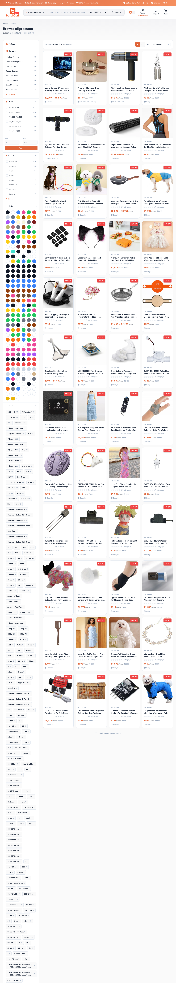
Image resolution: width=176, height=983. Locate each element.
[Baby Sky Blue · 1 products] (34, 261)
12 (27, 769)
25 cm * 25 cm (13, 910)
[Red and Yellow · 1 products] (34, 359)
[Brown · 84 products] (24, 217)
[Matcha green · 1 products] (24, 330)
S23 (17, 553)
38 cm (21, 948)
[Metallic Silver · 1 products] (34, 330)
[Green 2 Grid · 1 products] (18, 315)
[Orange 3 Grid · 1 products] (18, 340)
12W (31, 796)
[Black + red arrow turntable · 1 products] (18, 266)
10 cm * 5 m (12, 753)
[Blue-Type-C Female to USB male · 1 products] (29, 286)
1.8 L (26, 742)
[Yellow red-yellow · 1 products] (8, 398)
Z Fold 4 (11, 574)
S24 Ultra (12, 488)
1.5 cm (21, 737)
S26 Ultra (22, 477)
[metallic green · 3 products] (24, 232)
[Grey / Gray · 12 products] (29, 222)
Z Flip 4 (11, 629)
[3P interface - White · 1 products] (29, 256)
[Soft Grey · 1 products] (18, 374)
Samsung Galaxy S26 (17, 537)
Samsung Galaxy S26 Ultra (19, 542)
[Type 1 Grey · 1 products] (24, 379)
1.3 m (10, 737)
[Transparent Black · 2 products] (34, 242)
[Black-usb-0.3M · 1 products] (34, 276)
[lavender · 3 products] (13, 232)
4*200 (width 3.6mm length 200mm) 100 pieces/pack (22, 973)
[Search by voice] (91, 12)
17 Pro (10, 824)
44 (20, 558)
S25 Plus (25, 499)
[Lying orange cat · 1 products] (18, 330)
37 (17, 666)
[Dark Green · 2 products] (18, 237)
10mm (10, 769)
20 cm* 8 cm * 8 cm (16, 883)
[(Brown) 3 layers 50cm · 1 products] (29, 247)
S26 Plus (12, 499)
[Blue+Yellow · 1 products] (13, 286)
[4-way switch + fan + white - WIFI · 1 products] (34, 256)
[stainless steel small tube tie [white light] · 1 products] (24, 374)
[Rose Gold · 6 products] (13, 227)
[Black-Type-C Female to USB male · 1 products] (24, 276)
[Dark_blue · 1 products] (8, 305)
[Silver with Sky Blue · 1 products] (8, 374)
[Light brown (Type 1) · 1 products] (29, 325)
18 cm (29, 650)
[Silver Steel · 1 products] (18, 369)
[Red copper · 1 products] (8, 364)
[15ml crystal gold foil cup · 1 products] (8, 251)
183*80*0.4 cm (14, 845)
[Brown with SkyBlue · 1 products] (24, 291)
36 (9, 666)
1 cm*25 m (12, 726)
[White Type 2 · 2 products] (13, 247)
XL (19, 472)
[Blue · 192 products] (18, 212)
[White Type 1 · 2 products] (8, 247)
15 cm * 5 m (29, 807)
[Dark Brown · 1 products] (8, 300)
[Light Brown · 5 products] (24, 227)
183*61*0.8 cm (14, 840)
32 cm (10, 585)
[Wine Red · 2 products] (18, 247)
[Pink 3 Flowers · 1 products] (8, 349)
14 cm (23, 802)
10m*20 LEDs (28, 764)
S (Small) (12, 412)
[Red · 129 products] (34, 212)
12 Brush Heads (14, 775)
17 (20, 818)
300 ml (10, 943)
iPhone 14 (12, 439)
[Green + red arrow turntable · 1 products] (13, 315)
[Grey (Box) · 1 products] (24, 320)
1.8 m (20, 645)
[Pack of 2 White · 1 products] (8, 345)
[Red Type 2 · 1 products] (29, 364)
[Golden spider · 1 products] (18, 310)
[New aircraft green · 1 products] (18, 335)
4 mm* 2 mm (13, 959)
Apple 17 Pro (26, 612)
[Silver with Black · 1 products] (29, 369)
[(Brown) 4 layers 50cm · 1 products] (34, 247)
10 (9, 748)
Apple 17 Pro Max (15, 618)
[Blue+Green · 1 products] (8, 286)
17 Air (29, 818)
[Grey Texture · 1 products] (8, 325)
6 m (29, 677)
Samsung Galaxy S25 (17, 520)
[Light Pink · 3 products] (18, 232)
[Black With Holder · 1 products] (34, 271)
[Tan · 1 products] (34, 374)
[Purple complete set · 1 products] (29, 354)
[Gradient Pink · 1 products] (34, 310)
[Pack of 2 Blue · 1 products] (24, 340)
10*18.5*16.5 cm (14, 759)
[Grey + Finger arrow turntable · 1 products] (34, 320)
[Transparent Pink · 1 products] (13, 379)
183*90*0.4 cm (14, 856)
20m (9, 656)
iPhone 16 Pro (14, 455)
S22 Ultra (12, 688)
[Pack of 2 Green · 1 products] (29, 340)
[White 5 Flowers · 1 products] (13, 394)
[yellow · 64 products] (29, 217)
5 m (30, 434)
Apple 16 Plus (13, 596)
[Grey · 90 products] (13, 217)
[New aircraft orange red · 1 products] (29, 335)
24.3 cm (30, 905)
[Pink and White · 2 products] (29, 242)
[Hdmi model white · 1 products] (24, 325)
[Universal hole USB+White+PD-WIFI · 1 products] (34, 384)
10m (9, 650)
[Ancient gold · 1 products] (13, 261)
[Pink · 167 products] (24, 212)
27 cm (10, 916)
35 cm (10, 948)
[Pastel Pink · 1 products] (29, 345)
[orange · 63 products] (34, 217)
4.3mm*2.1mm (14, 980)
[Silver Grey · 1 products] (13, 369)
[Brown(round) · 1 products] (34, 291)
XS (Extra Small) (15, 434)
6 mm (10, 683)
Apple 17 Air (23, 683)
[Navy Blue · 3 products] (29, 232)
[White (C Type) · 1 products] (29, 389)
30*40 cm (28, 937)
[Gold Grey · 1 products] (13, 310)
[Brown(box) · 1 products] (29, 291)
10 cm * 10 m (21, 748)
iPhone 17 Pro (14, 461)
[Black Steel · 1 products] (24, 271)
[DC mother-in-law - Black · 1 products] (13, 305)
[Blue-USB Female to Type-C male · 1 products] (34, 286)
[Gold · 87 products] (18, 217)
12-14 (27, 791)
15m (19, 650)
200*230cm (24, 889)
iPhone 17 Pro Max (16, 428)
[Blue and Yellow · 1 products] (18, 281)
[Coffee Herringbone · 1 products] (29, 296)
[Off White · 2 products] (24, 242)
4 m (25, 666)
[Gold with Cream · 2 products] (34, 237)
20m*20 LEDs (13, 894)
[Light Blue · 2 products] (13, 242)
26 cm (21, 580)
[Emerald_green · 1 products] (34, 305)
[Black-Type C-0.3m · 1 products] (13, 276)
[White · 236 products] (13, 212)
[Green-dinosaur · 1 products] (13, 320)
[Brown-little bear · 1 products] (8, 296)
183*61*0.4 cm (14, 829)
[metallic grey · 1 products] (29, 330)
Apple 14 (30, 585)
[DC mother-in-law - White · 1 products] (18, 305)
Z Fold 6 (28, 553)
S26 (24, 488)
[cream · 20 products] (18, 222)
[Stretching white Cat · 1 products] (29, 374)
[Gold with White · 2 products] (8, 242)
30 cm (21, 661)
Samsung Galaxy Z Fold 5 (18, 694)
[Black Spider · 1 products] (18, 271)
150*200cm (23, 813)
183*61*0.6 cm (14, 834)
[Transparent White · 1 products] (18, 379)
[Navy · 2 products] (18, 242)
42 (32, 547)
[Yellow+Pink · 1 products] (13, 398)
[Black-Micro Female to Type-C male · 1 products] (8, 276)
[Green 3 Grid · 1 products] (24, 315)
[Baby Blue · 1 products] (24, 261)
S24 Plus (11, 531)
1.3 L (26, 731)
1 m (24, 450)
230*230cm (29, 894)
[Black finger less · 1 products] (8, 271)
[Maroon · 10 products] (34, 222)
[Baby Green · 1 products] (29, 261)
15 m (22, 564)
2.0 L (10, 872)
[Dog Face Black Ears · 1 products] (29, 305)
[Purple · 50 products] (8, 222)
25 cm (31, 656)
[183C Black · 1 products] (29, 251)
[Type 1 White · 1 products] (29, 379)
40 (17, 547)
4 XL (26, 959)
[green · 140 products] (29, 212)
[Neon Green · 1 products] (13, 335)
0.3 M (31, 710)
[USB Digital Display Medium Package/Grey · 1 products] (13, 389)
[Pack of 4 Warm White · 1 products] (18, 345)
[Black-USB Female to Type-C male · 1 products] (29, 276)
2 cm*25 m (12, 867)
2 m (10, 493)
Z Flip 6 (11, 634)
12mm (21, 796)
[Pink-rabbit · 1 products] (13, 354)
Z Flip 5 (23, 629)
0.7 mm (11, 721)
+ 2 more (9, 199)
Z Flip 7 (23, 634)
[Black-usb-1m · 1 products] (8, 281)
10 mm (26, 753)
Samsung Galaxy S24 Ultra (19, 515)
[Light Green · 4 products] (29, 227)
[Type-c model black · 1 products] (13, 384)
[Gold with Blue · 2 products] (29, 237)
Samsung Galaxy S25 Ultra (19, 526)
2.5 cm (20, 872)
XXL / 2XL (19, 710)
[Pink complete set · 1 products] (29, 349)
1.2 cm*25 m (13, 731)
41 (24, 547)
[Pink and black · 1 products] (18, 349)
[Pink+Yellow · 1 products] (8, 354)
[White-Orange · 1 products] (34, 394)
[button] (132, 12)
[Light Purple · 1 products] (8, 330)
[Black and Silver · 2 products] (13, 237)
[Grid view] (137, 44)
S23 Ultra (23, 569)
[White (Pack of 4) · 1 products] (34, 389)
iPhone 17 (12, 450)
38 (20, 585)
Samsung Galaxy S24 (17, 509)
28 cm (10, 661)
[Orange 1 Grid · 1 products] (8, 340)
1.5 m (20, 493)
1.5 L (10, 645)
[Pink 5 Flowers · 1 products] (13, 349)
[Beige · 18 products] (24, 222)
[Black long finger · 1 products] (13, 271)
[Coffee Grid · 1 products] (24, 296)
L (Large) (12, 417)
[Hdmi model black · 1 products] (18, 325)
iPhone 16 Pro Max (16, 444)
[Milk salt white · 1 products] (8, 335)
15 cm (10, 580)
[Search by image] (104, 12)
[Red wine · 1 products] (34, 364)
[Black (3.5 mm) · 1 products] (8, 266)
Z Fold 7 (11, 564)
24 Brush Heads (14, 905)
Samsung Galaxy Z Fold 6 (18, 699)
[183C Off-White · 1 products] (34, 251)
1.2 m (23, 639)
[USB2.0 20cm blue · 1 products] (18, 389)
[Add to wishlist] (70, 79)
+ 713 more (10, 94)
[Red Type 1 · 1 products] (24, 364)
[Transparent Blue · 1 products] (8, 379)
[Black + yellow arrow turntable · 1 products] (29, 266)
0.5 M (10, 715)
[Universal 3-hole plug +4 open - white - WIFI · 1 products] (24, 384)
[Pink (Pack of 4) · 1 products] (34, 345)
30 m (31, 661)
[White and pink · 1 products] (18, 394)
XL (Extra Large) (15, 482)
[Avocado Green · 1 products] (18, 261)
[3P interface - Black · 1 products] (24, 256)
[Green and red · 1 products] (29, 315)
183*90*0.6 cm (14, 861)
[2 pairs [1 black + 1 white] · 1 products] (13, 256)
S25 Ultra (27, 466)
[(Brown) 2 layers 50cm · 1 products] (24, 247)
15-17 (10, 813)
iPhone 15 (20, 423)
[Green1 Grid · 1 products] (18, 320)
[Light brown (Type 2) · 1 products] (34, 325)
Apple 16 (24, 591)
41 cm (21, 672)
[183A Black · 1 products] (18, 251)
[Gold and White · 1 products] (8, 310)
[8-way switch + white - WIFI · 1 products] (8, 261)
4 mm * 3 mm (20, 954)
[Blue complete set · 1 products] (24, 281)
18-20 (31, 824)
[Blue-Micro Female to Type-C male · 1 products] (18, 286)
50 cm (10, 677)
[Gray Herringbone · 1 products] (8, 315)
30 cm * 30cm (13, 926)
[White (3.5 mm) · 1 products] (24, 389)
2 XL (24, 867)
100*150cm (12, 764)
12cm (10, 796)
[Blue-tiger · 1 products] (24, 286)
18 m (21, 824)
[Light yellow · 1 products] (13, 330)
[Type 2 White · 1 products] (8, 384)
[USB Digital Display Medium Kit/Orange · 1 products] (8, 389)
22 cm (10, 569)
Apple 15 (11, 591)
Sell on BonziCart (132, 3)
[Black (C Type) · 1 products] (13, 266)
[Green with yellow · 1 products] (8, 320)
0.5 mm (21, 715)
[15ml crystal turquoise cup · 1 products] (13, 251)
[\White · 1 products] (18, 398)
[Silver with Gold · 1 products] (34, 369)
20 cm (10, 558)
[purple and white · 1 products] (24, 354)
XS (9, 504)
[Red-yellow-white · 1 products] (8, 369)
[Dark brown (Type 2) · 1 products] (18, 300)
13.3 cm (11, 802)
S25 (10, 477)
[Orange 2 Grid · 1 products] (13, 340)
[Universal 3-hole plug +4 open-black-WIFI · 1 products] (29, 384)
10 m (31, 482)
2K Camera (23, 916)
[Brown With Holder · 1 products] (18, 291)
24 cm (20, 656)
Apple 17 (11, 612)
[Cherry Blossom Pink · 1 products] (13, 296)
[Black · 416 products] (8, 212)
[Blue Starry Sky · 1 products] (29, 281)
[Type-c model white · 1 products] (18, 384)
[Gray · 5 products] (18, 227)
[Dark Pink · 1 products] (29, 300)
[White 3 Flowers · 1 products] (8, 394)
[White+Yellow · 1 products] (29, 394)
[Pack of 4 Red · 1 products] (13, 345)
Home (5, 23)
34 (20, 943)
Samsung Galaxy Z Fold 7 (18, 704)
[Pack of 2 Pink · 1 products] (34, 340)
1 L (24, 726)
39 (9, 547)
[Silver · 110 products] (8, 217)
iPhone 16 (12, 466)
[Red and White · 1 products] (29, 359)
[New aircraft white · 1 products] (34, 335)
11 (20, 769)
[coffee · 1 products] (18, 296)
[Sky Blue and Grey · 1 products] (13, 374)
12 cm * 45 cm (13, 786)
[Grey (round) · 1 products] (29, 320)
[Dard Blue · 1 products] (34, 296)
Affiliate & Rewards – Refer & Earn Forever (25, 3)
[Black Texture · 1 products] (29, 271)
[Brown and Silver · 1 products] (8, 291)
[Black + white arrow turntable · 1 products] (24, 266)
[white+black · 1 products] (24, 394)
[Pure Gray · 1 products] (18, 354)
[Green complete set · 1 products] (34, 315)
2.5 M (26, 878)
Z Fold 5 (30, 558)
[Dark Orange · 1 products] (24, 300)
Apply (21, 148)
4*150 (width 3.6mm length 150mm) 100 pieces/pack (22, 965)
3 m (10, 472)
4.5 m (10, 672)
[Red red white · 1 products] (13, 364)
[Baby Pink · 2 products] (8, 237)
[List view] (142, 44)
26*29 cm (29, 910)
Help (146, 3)
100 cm (23, 574)
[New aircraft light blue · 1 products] (24, 335)
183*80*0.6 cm (14, 851)
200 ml (10, 889)
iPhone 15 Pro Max (16, 623)
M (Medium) (28, 412)
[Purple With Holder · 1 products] (34, 354)
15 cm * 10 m (13, 807)
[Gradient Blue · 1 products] (24, 310)
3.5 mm (27, 921)
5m (20, 677)
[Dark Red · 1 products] (34, 300)
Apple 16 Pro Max (15, 607)
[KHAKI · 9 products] (8, 227)
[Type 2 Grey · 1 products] (34, 379)
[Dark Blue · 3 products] (8, 232)
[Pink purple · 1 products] (34, 349)
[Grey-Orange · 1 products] (13, 325)
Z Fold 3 (11, 639)
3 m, (16, 921)
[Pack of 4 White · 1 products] (24, 345)
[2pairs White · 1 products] (18, 256)
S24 (28, 472)
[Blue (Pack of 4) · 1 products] (13, 281)
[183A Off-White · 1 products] (24, 251)
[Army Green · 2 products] (34, 232)
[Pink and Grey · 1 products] (24, 349)
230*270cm (12, 899)
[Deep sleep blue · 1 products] (24, 305)
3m (31, 948)
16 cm (10, 818)
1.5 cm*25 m (13, 742)
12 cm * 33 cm (13, 780)
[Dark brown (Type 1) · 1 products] (13, 300)
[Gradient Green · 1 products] (29, 310)
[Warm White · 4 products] (34, 227)
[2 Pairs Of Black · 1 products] (8, 256)
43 (9, 553)
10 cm (30, 645)
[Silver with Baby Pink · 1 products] (24, 369)
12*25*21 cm (13, 791)
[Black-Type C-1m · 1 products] (18, 276)
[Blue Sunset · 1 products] (34, 281)
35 (28, 943)
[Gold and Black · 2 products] (24, 237)
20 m (18, 504)
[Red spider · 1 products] (18, 364)
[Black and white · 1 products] (34, 266)
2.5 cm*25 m (13, 878)
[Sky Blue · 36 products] (13, 222)
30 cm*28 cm (13, 937)
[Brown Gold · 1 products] (13, 291)
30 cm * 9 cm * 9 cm (16, 932)
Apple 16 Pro (13, 602)
